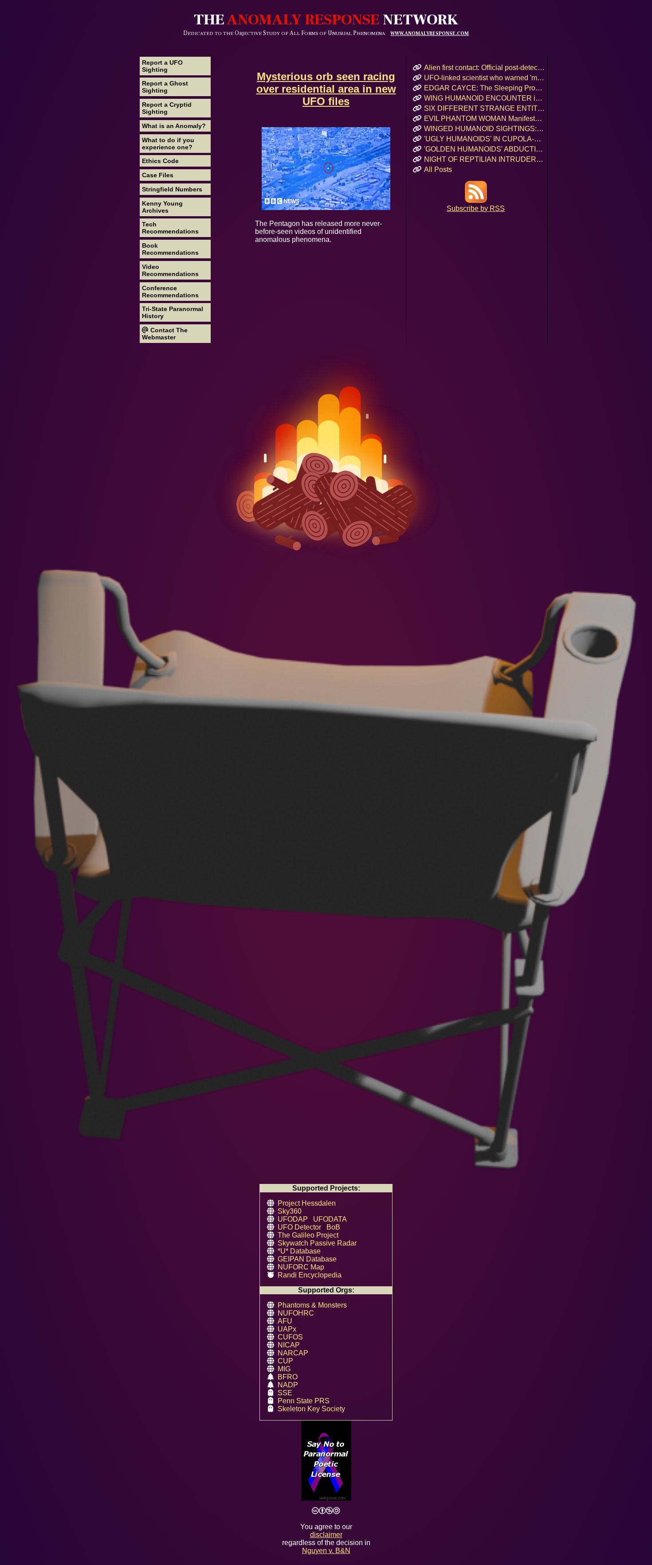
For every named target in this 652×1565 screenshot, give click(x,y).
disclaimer (326, 1534)
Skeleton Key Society (311, 1409)
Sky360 (290, 1211)
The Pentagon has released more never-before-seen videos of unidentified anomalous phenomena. (318, 231)
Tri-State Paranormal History (172, 312)
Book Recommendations (170, 249)
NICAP (289, 1345)
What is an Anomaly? (174, 125)
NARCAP (293, 1353)
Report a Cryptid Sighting (167, 108)
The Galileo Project (308, 1235)
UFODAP (293, 1219)
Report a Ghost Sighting (165, 87)
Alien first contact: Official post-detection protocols (484, 67)
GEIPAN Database (307, 1259)
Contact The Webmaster (165, 334)
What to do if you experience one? (168, 143)
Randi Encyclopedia (310, 1275)
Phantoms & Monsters (312, 1305)
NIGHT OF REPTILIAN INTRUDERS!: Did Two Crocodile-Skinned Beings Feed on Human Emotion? (484, 159)
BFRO (288, 1377)
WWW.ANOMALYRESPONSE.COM (429, 33)
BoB (333, 1227)
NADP (288, 1385)
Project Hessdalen (307, 1203)
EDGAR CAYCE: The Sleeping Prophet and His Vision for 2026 (484, 88)
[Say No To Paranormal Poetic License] (326, 1462)
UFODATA (330, 1219)
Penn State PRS (304, 1401)
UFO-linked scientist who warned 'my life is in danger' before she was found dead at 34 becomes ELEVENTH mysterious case (484, 78)
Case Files (157, 175)
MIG (284, 1369)
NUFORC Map (301, 1267)
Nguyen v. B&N (326, 1550)
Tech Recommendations (170, 228)
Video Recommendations (170, 270)
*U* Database (299, 1251)
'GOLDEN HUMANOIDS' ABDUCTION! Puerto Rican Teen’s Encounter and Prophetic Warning (484, 149)
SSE (285, 1393)
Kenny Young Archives (162, 207)
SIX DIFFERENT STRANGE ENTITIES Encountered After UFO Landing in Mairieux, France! (484, 108)
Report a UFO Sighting (162, 66)
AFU (285, 1321)
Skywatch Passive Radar (317, 1243)
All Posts (438, 169)
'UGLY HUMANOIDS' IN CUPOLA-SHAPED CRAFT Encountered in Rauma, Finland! (484, 139)
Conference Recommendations (170, 291)
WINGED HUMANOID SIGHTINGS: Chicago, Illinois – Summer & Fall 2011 (484, 128)
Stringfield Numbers (172, 189)
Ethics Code (160, 160)
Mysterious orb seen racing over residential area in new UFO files (326, 88)
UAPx (287, 1329)
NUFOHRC (296, 1313)
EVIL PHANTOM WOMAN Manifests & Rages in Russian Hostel (484, 118)
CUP (285, 1361)
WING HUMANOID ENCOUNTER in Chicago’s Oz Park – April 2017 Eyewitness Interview (484, 98)
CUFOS (290, 1337)
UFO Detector (299, 1227)
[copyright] (326, 1511)
